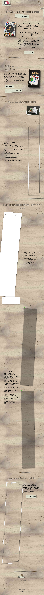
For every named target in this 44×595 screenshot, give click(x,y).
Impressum (22, 591)
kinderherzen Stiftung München (30, 263)
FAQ (22, 587)
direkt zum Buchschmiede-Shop (13, 91)
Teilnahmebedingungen (22, 585)
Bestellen (22, 583)
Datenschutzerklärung (22, 589)
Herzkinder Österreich (28, 262)
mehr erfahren (9, 86)
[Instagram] (22, 575)
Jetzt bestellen (28, 52)
